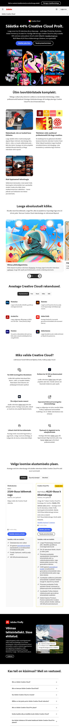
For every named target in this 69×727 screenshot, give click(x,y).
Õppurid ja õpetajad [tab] (34, 477)
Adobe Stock (22, 404)
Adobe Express (45, 331)
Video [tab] (43, 294)
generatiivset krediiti (23, 545)
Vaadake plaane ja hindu (17, 534)
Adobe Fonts (52, 379)
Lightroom (10, 270)
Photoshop (32, 268)
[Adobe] (9, 9)
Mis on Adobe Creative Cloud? (21, 682)
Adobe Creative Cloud (8, 14)
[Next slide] (39, 276)
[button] (56, 9)
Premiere (13, 331)
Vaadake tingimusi (51, 36)
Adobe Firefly (45, 316)
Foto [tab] (32, 294)
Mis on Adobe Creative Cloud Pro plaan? (24, 707)
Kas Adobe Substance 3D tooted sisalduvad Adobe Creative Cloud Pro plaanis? (33, 721)
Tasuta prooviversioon (43, 43)
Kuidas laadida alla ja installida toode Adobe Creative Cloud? (30, 714)
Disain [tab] (37, 294)
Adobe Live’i (48, 440)
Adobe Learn (54, 436)
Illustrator (44, 301)
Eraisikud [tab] (23, 477)
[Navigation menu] (2, 9)
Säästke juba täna (24, 43)
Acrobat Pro (14, 316)
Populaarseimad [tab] (23, 294)
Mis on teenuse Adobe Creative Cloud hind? (25, 688)
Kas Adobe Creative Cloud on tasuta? (23, 695)
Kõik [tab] (49, 294)
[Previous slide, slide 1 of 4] (29, 276)
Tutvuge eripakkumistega (51, 3)
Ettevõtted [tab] (45, 477)
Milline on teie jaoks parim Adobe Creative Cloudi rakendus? (30, 701)
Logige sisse (63, 9)
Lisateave (52, 522)
